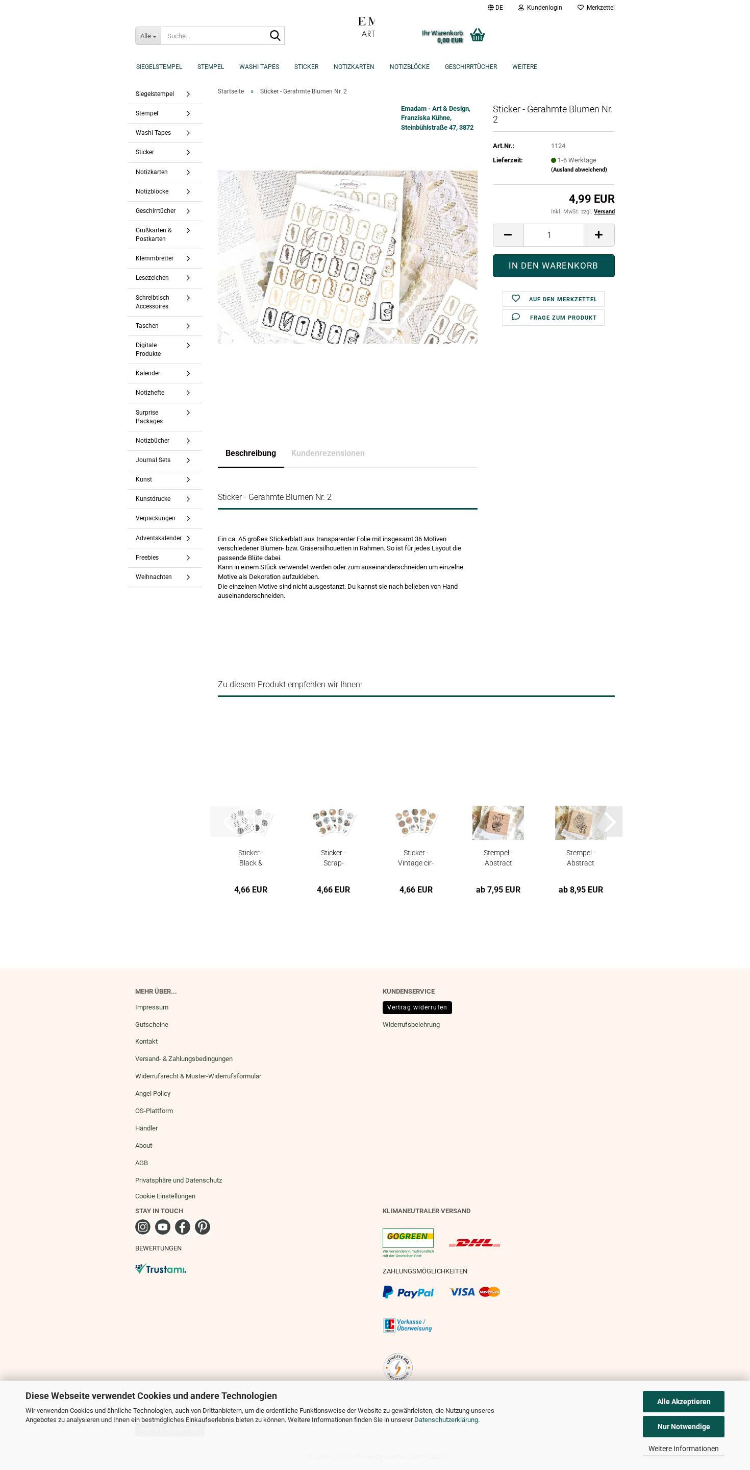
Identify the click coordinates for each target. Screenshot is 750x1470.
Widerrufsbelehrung (411, 1024)
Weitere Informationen (683, 1448)
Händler (146, 1128)
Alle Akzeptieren (684, 1401)
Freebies (147, 557)
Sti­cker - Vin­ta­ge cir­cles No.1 (416, 857)
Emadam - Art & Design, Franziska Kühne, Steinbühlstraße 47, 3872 (437, 118)
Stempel (210, 66)
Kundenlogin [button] (543, 7)
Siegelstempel (159, 66)
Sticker (306, 66)
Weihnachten (154, 577)
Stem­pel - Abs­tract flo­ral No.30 (580, 857)
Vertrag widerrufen (417, 1007)
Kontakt (146, 1041)
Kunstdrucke (153, 498)
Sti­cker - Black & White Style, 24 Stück (251, 857)
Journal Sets (153, 460)
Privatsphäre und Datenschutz (178, 1180)
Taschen (147, 325)
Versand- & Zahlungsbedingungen (184, 1059)
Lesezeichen (152, 277)
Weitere (524, 66)
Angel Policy (152, 1093)
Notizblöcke (410, 66)
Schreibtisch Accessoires (152, 302)
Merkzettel (599, 7)
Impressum (151, 1007)
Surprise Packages (149, 417)
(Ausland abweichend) (579, 169)
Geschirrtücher (471, 66)
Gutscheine (151, 1024)
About (143, 1145)
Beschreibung (251, 453)
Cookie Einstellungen (165, 1196)
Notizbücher (152, 440)
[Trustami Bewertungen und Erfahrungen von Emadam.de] (160, 1268)
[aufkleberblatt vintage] (348, 256)
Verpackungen (156, 518)
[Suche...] (275, 36)
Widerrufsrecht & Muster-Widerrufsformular (198, 1076)
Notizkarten (354, 66)
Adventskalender (159, 538)
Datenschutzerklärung (446, 1420)
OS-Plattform (154, 1111)
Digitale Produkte (148, 349)
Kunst (144, 479)
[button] (495, 7)
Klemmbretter (154, 258)
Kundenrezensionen (328, 453)
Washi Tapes (259, 66)
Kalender (148, 373)
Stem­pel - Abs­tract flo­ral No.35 (498, 857)
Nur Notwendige (684, 1427)
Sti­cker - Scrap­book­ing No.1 (333, 857)
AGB (141, 1163)
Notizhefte (150, 392)
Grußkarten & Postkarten (153, 235)
